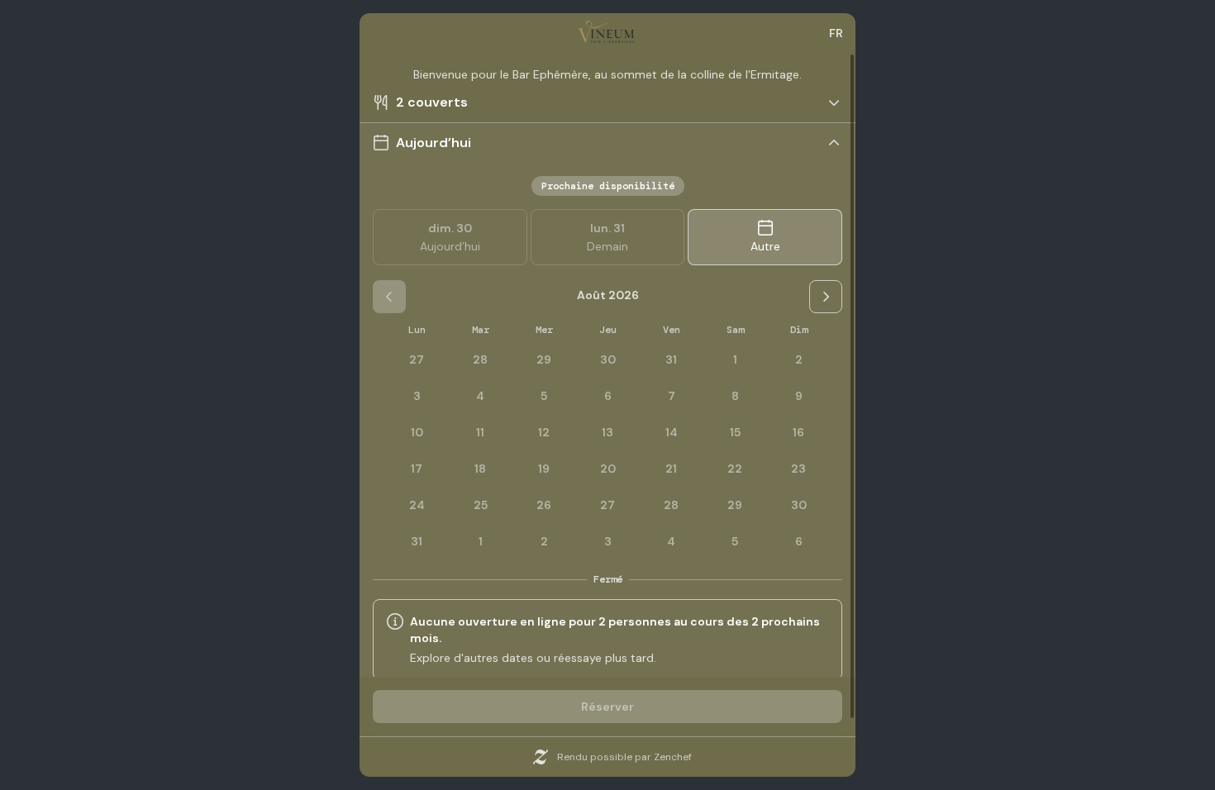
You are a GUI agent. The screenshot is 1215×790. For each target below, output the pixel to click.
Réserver (607, 706)
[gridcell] (734, 359)
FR (836, 33)
